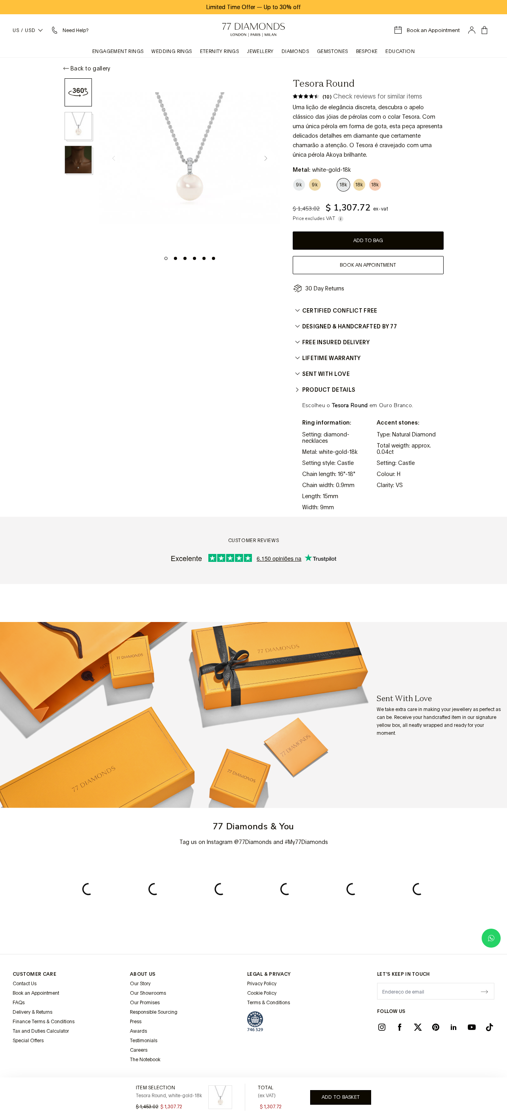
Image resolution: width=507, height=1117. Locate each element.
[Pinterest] (435, 1027)
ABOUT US (142, 974)
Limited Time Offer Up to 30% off (253, 7)
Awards (138, 1031)
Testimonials (143, 1040)
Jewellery (260, 51)
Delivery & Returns (32, 1012)
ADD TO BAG (368, 240)
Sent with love (326, 374)
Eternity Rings (219, 51)
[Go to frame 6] (213, 258)
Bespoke (367, 51)
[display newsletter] (484, 991)
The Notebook (145, 1059)
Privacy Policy (261, 983)
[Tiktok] (489, 1027)
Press (135, 1021)
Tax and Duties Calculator (41, 1031)
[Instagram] (382, 1027)
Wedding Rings (171, 51)
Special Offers (28, 1040)
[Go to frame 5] (204, 258)
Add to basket (341, 1097)
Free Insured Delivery (336, 342)
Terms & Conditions (268, 1002)
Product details (329, 390)
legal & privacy (269, 974)
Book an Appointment (36, 993)
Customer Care (34, 974)
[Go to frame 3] (185, 258)
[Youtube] (472, 1027)
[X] (418, 1027)
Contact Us (24, 983)
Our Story (140, 983)
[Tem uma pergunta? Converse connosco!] (491, 938)
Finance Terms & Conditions (43, 1021)
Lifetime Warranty (331, 358)
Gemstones (332, 51)
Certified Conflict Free (339, 310)
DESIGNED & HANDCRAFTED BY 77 (349, 326)
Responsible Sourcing (153, 1012)
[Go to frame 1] (166, 258)
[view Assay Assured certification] (255, 1021)
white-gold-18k (338, 452)
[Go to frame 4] (194, 258)
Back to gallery (91, 68)
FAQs (19, 1002)
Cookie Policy (261, 993)
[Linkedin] (453, 1027)
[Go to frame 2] (175, 258)
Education (400, 51)
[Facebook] (399, 1027)
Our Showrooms (148, 993)
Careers (138, 1050)
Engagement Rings (117, 51)
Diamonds (295, 51)
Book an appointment (368, 265)
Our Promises (145, 1002)
